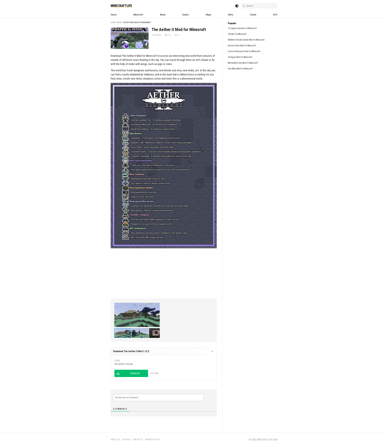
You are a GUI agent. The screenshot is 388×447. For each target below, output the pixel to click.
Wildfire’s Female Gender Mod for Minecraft (246, 40)
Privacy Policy (152, 439)
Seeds (253, 14)
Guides (185, 14)
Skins (230, 14)
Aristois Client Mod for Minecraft (242, 45)
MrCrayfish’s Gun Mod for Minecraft (243, 63)
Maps (208, 14)
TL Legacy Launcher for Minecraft (242, 28)
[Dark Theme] (237, 6)
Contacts (138, 439)
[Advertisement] (164, 272)
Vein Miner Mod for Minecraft (240, 68)
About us (115, 439)
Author (126, 439)
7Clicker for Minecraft (237, 34)
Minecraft (138, 14)
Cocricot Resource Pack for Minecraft (244, 51)
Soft (275, 14)
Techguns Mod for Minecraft (240, 57)
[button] (157, 304)
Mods (163, 14)
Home (114, 14)
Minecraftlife (121, 5)
